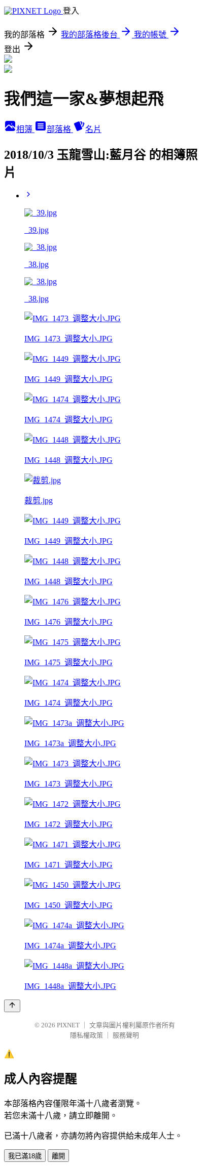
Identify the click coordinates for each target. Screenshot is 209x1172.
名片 (93, 129)
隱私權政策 (86, 1035)
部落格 (60, 129)
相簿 (25, 129)
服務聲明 (126, 1035)
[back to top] (12, 1006)
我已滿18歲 (25, 1156)
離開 (58, 1156)
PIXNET (68, 1025)
